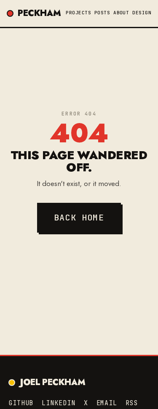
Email (107, 403)
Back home (79, 217)
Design (141, 13)
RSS (132, 403)
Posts (102, 13)
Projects (78, 13)
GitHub (20, 403)
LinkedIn (58, 403)
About (121, 13)
